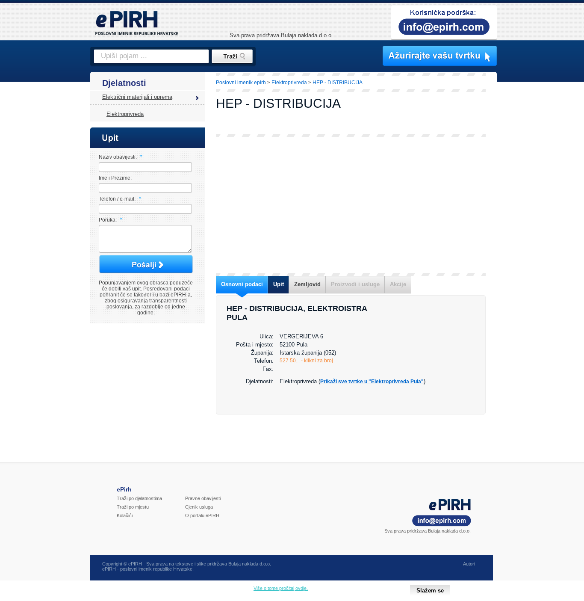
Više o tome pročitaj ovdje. (281, 588)
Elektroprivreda (125, 114)
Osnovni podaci (242, 284)
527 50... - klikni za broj (306, 361)
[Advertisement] (534, 220)
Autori (469, 563)
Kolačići (125, 515)
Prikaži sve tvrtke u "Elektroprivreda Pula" (372, 382)
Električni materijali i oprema (137, 97)
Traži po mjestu (133, 506)
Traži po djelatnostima (139, 498)
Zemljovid (307, 284)
